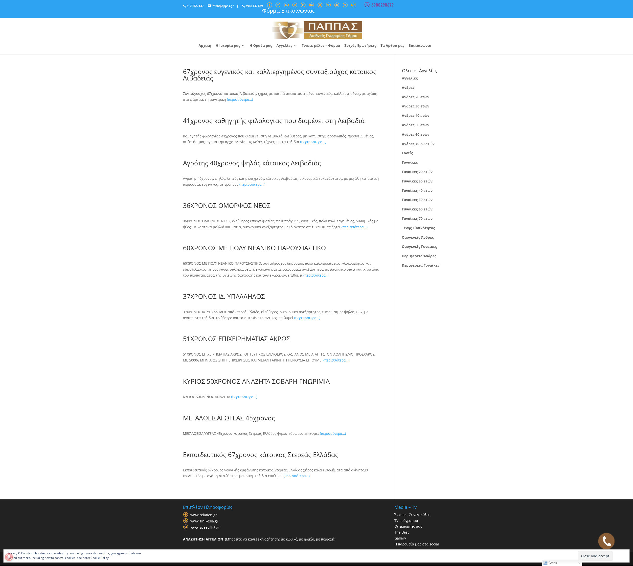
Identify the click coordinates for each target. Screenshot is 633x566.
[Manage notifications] (9, 557)
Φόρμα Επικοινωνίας (288, 10)
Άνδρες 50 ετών (415, 125)
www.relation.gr (203, 515)
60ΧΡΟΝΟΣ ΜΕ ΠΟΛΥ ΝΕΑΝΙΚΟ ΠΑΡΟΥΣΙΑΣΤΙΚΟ (254, 247)
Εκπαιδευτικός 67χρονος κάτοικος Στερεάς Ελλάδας (260, 454)
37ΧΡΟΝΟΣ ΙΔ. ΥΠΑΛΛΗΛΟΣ (224, 296)
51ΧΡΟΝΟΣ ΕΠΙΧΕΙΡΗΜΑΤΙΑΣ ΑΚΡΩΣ (236, 338)
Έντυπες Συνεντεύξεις (412, 514)
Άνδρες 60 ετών (415, 134)
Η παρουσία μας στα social (416, 544)
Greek (552, 563)
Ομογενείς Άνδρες (418, 237)
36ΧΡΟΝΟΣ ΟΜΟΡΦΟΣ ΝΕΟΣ (227, 205)
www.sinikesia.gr (204, 521)
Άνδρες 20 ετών (415, 97)
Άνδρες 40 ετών (415, 115)
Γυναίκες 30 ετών (417, 181)
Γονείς (407, 153)
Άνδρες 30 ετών (415, 106)
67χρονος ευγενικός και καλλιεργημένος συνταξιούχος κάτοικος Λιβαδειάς (279, 74)
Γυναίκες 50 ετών (417, 199)
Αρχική (205, 46)
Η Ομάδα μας (260, 46)
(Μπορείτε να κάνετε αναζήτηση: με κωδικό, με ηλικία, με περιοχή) (259, 539)
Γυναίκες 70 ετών (417, 218)
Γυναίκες (410, 162)
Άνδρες (408, 87)
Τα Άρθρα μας (392, 46)
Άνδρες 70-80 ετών (418, 143)
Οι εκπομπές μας (408, 526)
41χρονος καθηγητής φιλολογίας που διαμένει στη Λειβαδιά (274, 120)
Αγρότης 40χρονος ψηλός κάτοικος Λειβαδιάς (252, 162)
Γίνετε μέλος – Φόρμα (321, 46)
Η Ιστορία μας (228, 46)
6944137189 (254, 6)
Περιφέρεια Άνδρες (419, 256)
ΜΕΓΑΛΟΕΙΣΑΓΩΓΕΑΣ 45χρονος (229, 417)
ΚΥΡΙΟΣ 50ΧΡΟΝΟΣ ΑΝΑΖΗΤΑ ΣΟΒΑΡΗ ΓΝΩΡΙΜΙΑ (256, 381)
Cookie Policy (99, 558)
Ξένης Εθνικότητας (418, 228)
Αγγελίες (284, 46)
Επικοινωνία (420, 46)
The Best (401, 532)
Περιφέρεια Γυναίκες (420, 265)
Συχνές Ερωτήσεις (360, 46)
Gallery (400, 538)
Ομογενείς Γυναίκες (419, 246)
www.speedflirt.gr (205, 527)
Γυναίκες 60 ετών (417, 209)
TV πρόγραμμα (406, 520)
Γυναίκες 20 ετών (417, 171)
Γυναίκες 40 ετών (417, 190)
